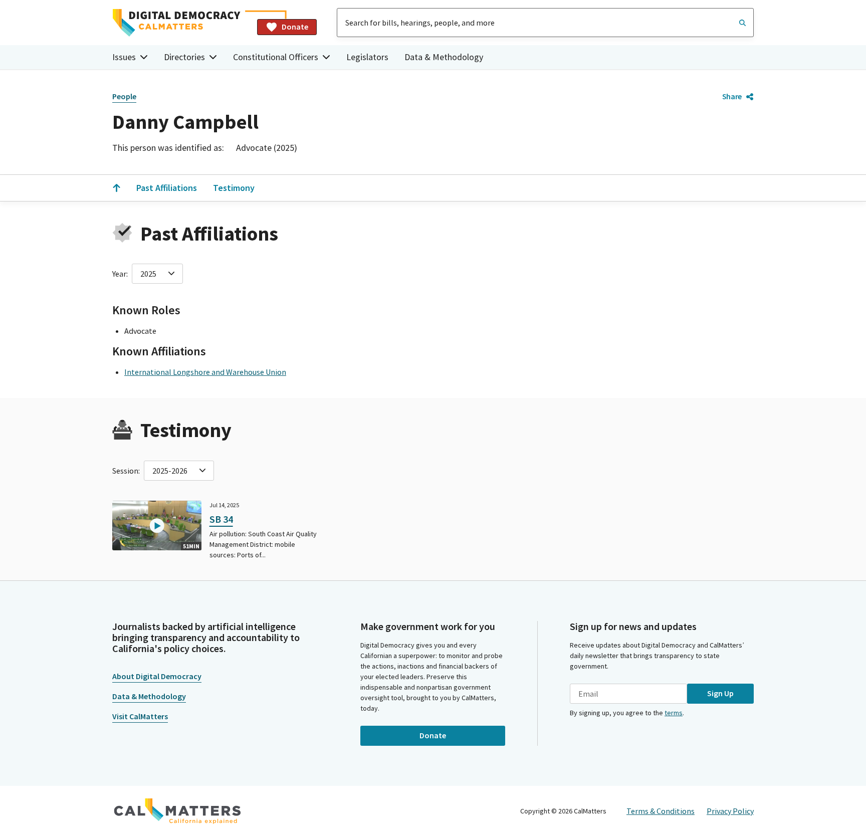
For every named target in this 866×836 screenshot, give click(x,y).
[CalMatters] (177, 811)
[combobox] (545, 22)
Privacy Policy (730, 811)
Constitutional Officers (275, 57)
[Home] (180, 23)
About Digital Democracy (156, 676)
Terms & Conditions (660, 811)
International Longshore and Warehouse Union (205, 372)
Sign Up (720, 693)
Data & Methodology (443, 57)
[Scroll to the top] (116, 187)
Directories (184, 57)
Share (732, 96)
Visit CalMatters (140, 716)
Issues (124, 57)
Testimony (234, 187)
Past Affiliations (166, 187)
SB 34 (221, 519)
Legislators (367, 57)
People (124, 96)
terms (674, 712)
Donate (295, 27)
